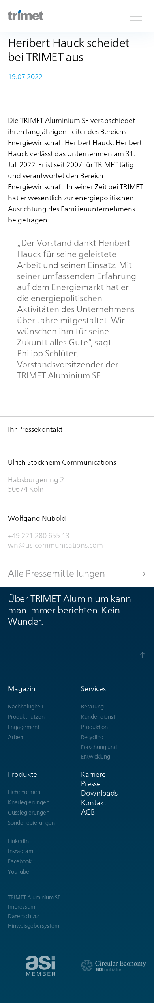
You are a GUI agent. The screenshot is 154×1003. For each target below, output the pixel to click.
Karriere (93, 774)
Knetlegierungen (28, 802)
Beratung (92, 706)
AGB (88, 812)
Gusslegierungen (28, 812)
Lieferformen (24, 792)
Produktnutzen (26, 717)
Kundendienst (98, 717)
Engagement (23, 727)
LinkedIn (18, 841)
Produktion (94, 727)
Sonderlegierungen (31, 823)
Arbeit (15, 737)
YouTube (18, 872)
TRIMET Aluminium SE (34, 897)
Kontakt (93, 802)
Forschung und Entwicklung (99, 752)
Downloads (99, 793)
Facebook (20, 861)
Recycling (92, 737)
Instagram (20, 851)
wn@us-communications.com (56, 545)
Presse (91, 783)
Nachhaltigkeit (25, 706)
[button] (136, 16)
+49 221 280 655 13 (38, 535)
